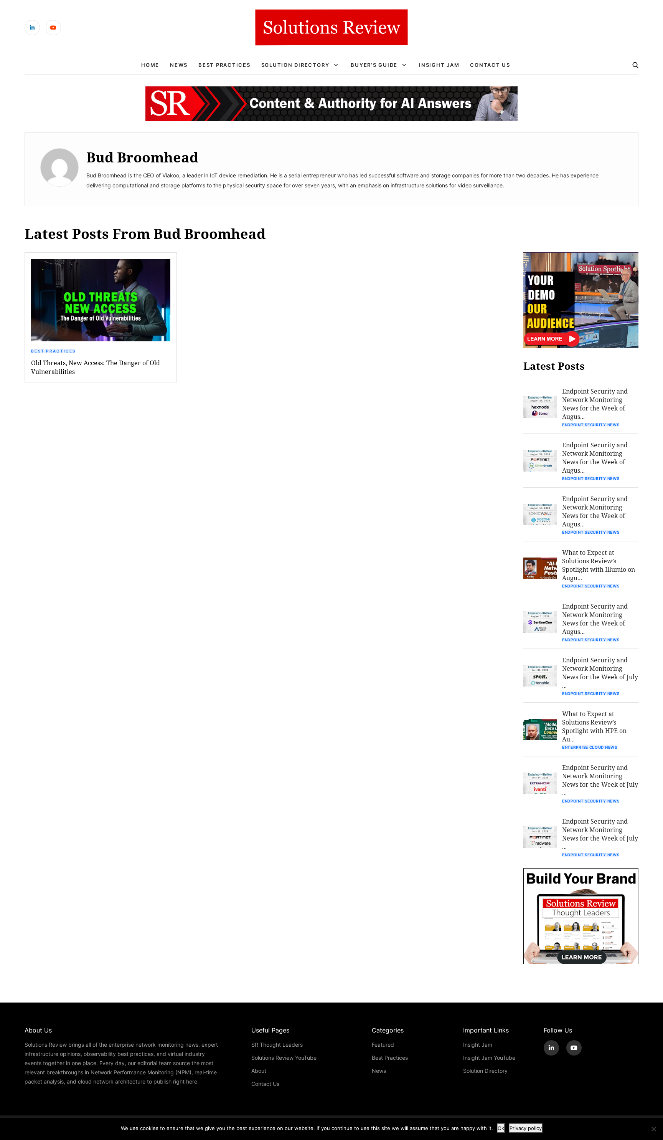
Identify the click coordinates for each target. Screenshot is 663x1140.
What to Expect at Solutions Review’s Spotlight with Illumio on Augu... (598, 565)
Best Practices (224, 64)
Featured (383, 1044)
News (179, 64)
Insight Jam (439, 64)
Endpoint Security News (590, 425)
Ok (501, 1128)
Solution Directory (295, 64)
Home (150, 64)
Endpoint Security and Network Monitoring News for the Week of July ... (600, 672)
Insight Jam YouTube (489, 1057)
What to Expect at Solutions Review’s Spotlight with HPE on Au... (594, 726)
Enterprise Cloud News (589, 747)
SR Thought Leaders (277, 1044)
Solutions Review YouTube (284, 1057)
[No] (653, 1129)
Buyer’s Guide (374, 64)
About (258, 1070)
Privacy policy (526, 1128)
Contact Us (490, 64)
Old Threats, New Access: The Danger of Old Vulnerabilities (95, 367)
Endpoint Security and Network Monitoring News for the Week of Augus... (595, 403)
